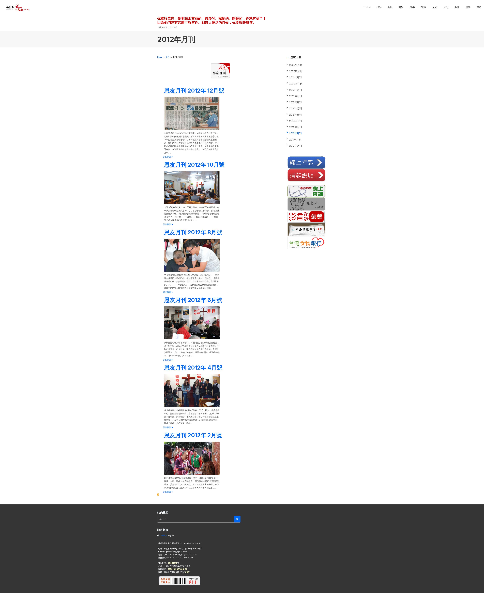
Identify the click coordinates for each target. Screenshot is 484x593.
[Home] (18, 7)
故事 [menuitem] (412, 7)
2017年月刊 (295, 102)
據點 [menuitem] (379, 7)
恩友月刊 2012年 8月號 (193, 232)
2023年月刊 (295, 65)
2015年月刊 (295, 114)
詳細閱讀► (168, 156)
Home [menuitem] (367, 7)
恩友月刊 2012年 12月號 (194, 90)
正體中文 (163, 536)
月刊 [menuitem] (445, 7)
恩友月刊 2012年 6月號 (193, 300)
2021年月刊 (295, 77)
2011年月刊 (295, 139)
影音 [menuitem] (456, 7)
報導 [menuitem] (423, 7)
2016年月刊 (295, 108)
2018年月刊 (295, 96)
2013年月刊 (295, 127)
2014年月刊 (295, 121)
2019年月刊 (295, 90)
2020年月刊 (295, 83)
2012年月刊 (295, 133)
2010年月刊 (295, 145)
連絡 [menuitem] (479, 7)
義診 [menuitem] (401, 7)
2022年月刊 (295, 71)
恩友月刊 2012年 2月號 (193, 435)
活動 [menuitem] (434, 7)
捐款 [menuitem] (390, 7)
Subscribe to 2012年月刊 (158, 495)
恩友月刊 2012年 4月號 (193, 367)
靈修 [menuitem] (467, 7)
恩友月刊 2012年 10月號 (194, 164)
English (171, 536)
